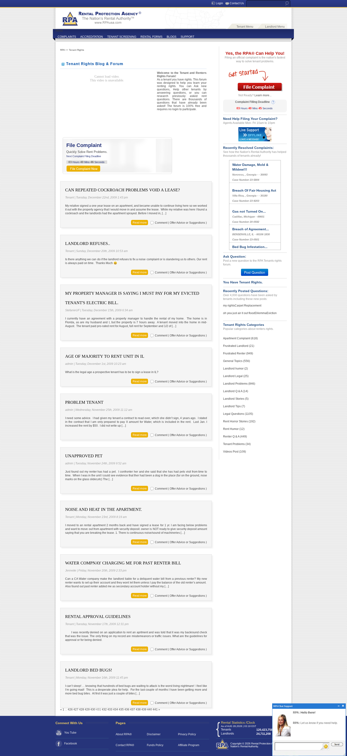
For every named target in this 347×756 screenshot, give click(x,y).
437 (132, 709)
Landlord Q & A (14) (235, 391)
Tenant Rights (76, 50)
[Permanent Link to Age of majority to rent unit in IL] (139, 381)
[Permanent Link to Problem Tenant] (139, 434)
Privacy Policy (187, 734)
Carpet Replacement (248, 305)
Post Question (254, 272)
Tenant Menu (245, 26)
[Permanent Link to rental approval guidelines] (139, 649)
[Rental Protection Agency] (101, 16)
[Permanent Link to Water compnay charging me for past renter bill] (139, 595)
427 (75, 709)
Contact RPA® (125, 745)
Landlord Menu (275, 26)
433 (109, 709)
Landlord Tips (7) (234, 406)
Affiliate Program (188, 745)
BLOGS (171, 36)
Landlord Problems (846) (239, 383)
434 (115, 709)
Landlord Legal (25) (236, 376)
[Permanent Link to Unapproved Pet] (139, 488)
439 (143, 709)
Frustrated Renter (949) (238, 353)
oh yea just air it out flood (239, 313)
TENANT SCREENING (121, 36)
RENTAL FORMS (151, 36)
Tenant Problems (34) (237, 444)
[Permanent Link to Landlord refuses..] (139, 272)
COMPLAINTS (67, 36)
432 (104, 709)
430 (92, 709)
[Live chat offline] (254, 134)
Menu (59, 30)
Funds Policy (155, 745)
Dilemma (261, 313)
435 (121, 709)
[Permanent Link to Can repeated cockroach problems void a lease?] (139, 222)
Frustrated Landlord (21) (238, 346)
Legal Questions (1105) (238, 414)
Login (219, 3)
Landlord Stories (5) (236, 398)
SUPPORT (187, 36)
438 (138, 709)
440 (149, 709)
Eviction (272, 313)
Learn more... (262, 95)
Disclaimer (154, 734)
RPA (62, 50)
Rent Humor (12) (234, 429)
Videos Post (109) (234, 451)
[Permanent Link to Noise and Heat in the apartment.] (139, 541)
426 (70, 709)
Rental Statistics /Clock (238, 722)
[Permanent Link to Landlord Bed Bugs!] (139, 702)
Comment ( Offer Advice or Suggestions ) (181, 222)
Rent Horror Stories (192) (239, 421)
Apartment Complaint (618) (240, 338)
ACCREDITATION (91, 36)
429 (87, 709)
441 (155, 709)
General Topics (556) (236, 361)
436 (126, 709)
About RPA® (124, 734)
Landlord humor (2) (235, 368)
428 (81, 709)
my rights (229, 305)
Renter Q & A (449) (235, 436)
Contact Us (237, 3)
